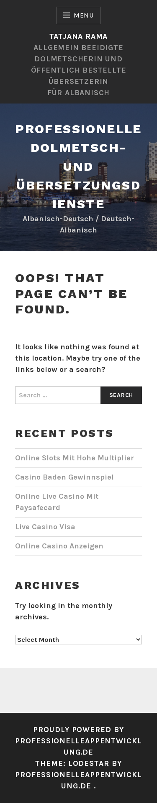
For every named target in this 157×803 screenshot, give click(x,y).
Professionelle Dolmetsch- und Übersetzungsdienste (78, 166)
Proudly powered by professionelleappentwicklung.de (78, 741)
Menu (84, 15)
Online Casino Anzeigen (59, 545)
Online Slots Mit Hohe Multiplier (74, 457)
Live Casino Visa (45, 526)
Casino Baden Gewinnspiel (64, 477)
